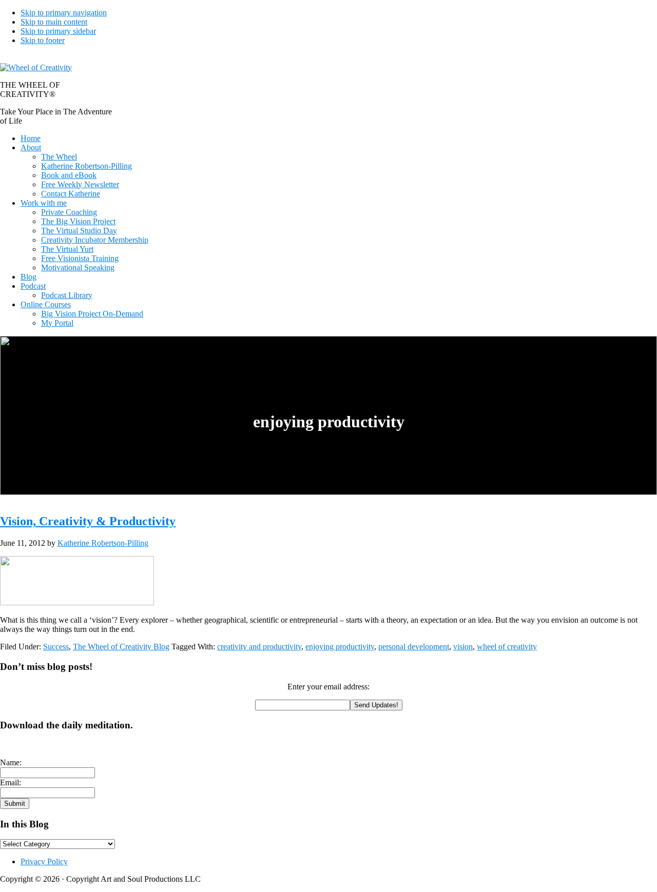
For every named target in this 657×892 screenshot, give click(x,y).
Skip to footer (43, 40)
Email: (10, 782)
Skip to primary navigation (64, 12)
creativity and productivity (259, 646)
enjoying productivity (339, 646)
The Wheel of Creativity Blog (121, 646)
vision (463, 646)
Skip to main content (54, 21)
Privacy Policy (44, 861)
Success (56, 646)
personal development (413, 646)
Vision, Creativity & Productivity (88, 521)
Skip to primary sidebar (58, 31)
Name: (11, 762)
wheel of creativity (507, 646)
